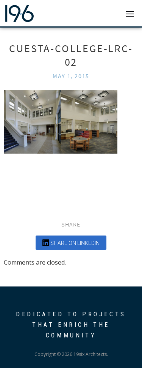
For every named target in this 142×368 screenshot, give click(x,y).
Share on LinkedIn (74, 243)
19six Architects (35, 13)
